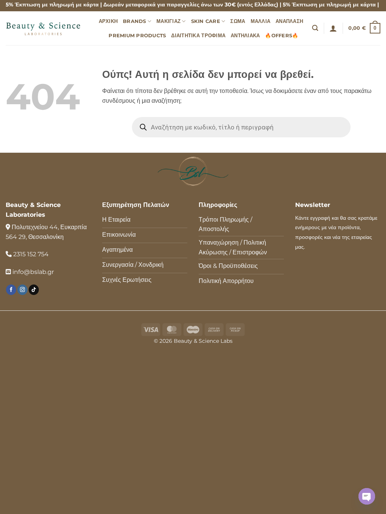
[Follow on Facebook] (11, 289)
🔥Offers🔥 (281, 35)
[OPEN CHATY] (366, 496)
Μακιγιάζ (168, 21)
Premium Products (137, 35)
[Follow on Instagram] (22, 289)
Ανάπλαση (289, 21)
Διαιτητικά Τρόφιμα (198, 35)
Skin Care (205, 21)
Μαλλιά (261, 21)
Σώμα (237, 21)
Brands (134, 21)
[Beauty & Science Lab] (43, 28)
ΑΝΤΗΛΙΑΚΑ (245, 35)
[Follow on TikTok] (34, 289)
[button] (315, 28)
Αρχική (108, 21)
